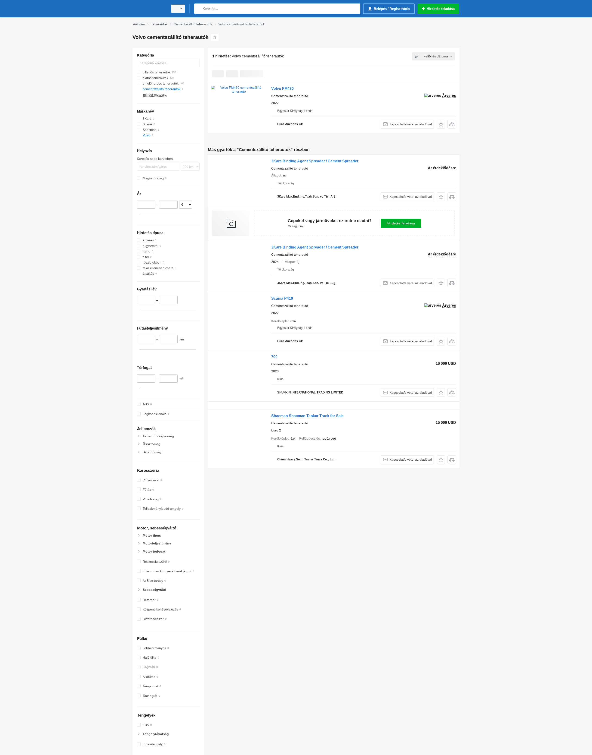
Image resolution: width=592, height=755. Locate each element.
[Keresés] (199, 9)
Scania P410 (282, 298)
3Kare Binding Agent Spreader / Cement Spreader (314, 161)
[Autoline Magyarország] (149, 8)
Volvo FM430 (282, 89)
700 (274, 357)
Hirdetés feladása (401, 223)
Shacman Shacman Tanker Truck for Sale (307, 416)
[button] (441, 124)
